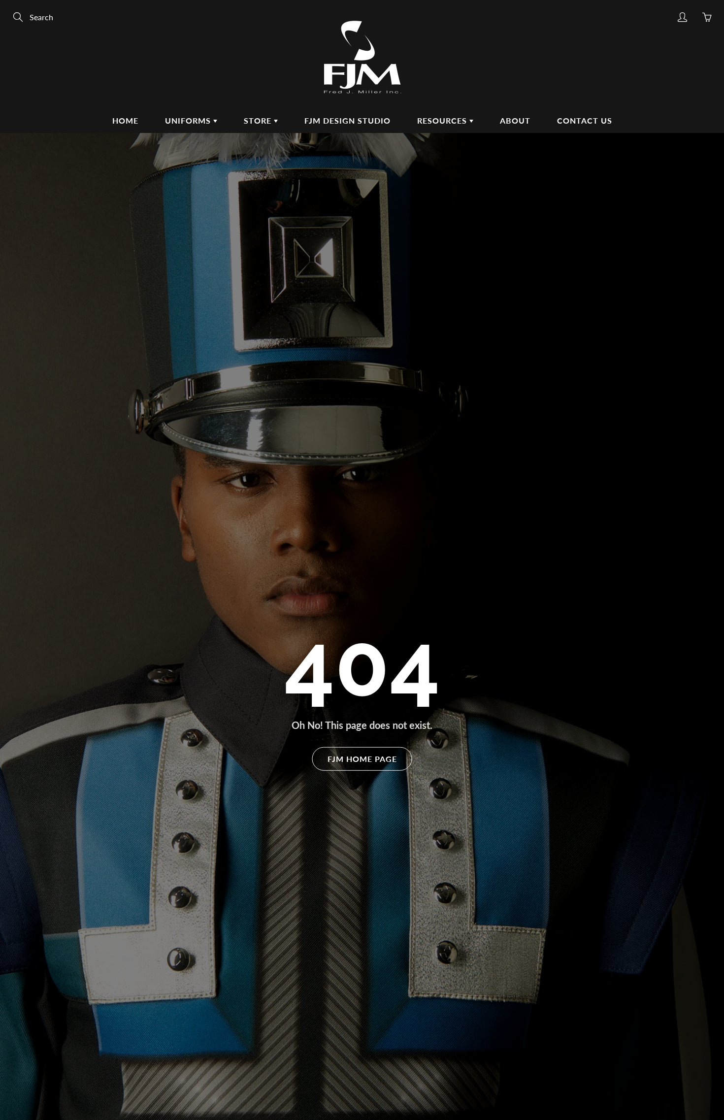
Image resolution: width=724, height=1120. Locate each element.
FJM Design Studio (347, 120)
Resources (443, 120)
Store (259, 120)
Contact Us (584, 120)
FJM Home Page (362, 758)
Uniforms (189, 120)
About (515, 120)
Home (125, 120)
